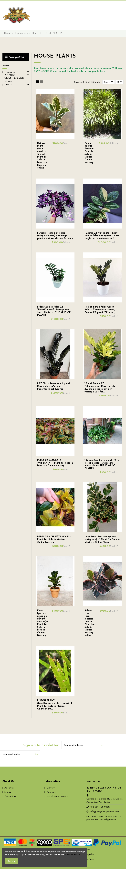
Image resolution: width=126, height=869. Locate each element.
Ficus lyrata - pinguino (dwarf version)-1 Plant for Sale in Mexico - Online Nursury (42, 623)
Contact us (10, 796)
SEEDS (8, 85)
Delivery (50, 788)
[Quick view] (57, 137)
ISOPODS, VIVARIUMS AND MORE (14, 78)
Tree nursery (10, 72)
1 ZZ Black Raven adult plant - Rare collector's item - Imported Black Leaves (54, 386)
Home (5, 66)
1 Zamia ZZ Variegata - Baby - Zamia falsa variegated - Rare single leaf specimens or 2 (101, 236)
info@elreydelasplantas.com (104, 811)
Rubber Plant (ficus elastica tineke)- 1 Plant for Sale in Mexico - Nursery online (42, 155)
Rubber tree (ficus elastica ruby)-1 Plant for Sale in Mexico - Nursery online (89, 623)
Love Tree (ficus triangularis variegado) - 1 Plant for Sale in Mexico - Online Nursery (102, 540)
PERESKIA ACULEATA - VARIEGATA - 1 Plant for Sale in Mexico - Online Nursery (55, 463)
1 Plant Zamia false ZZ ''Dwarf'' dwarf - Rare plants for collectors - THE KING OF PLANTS (54, 311)
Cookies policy (72, 855)
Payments (51, 792)
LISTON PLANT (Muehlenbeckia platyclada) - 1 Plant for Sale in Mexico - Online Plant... (54, 704)
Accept (11, 861)
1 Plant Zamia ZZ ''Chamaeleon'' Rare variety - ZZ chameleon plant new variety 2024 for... (100, 387)
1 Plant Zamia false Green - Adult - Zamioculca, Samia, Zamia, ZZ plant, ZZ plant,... (100, 310)
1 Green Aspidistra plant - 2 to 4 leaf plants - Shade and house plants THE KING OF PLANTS (101, 464)
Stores (7, 792)
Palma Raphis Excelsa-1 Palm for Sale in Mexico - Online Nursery (89, 153)
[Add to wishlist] (53, 137)
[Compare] (55, 137)
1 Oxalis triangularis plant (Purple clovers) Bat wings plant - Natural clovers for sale (55, 236)
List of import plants (57, 796)
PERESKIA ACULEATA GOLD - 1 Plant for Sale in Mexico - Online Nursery (54, 540)
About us (9, 788)
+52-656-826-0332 (100, 807)
